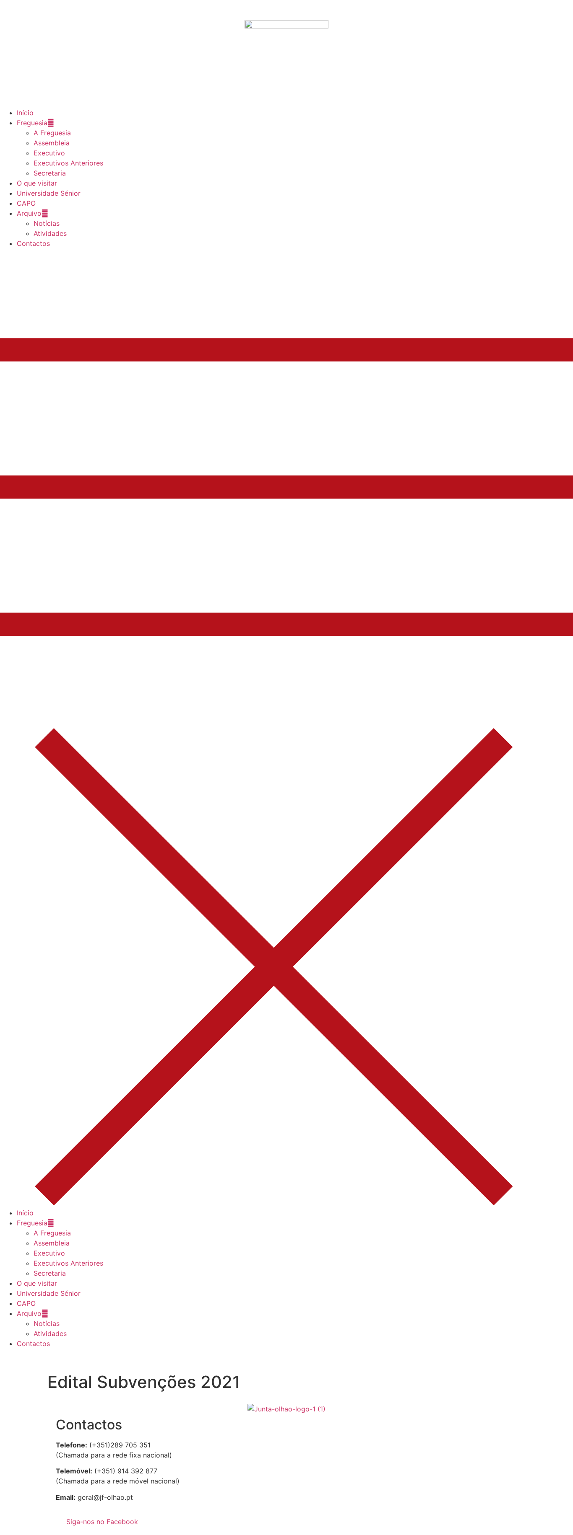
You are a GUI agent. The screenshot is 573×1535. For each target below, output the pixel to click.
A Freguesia (52, 133)
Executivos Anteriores (68, 163)
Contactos (33, 243)
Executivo (49, 153)
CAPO (26, 203)
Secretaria (50, 173)
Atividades (50, 233)
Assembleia (52, 143)
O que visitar (37, 183)
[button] (286, 728)
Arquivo (29, 213)
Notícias (47, 223)
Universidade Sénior (49, 193)
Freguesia (32, 123)
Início (25, 113)
